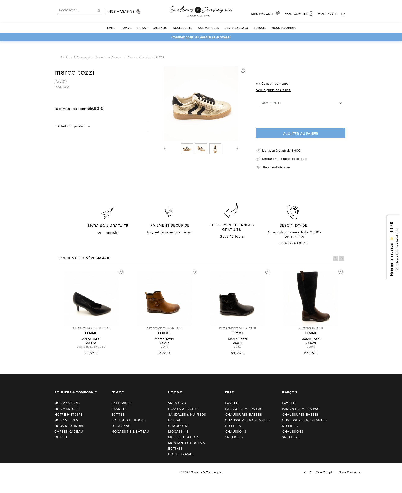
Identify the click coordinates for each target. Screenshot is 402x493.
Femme (110, 28)
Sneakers (160, 28)
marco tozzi (91, 338)
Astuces (260, 28)
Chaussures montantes (247, 420)
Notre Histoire (68, 414)
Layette (232, 403)
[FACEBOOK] (8, 472)
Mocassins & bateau (130, 431)
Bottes (118, 414)
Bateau (175, 420)
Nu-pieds (233, 425)
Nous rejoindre (284, 28)
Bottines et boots (128, 420)
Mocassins (178, 431)
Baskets (119, 408)
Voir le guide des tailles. (273, 90)
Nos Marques (208, 28)
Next (341, 258)
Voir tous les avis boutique (396, 248)
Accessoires (183, 28)
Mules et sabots (183, 437)
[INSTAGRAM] (17, 472)
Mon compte (325, 472)
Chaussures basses (243, 414)
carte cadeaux (236, 28)
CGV (307, 472)
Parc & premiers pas (243, 408)
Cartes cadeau (68, 431)
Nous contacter (349, 472)
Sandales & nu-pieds (187, 414)
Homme (126, 28)
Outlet (61, 437)
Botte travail (181, 454)
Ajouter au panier (300, 133)
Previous (335, 258)
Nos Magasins (67, 403)
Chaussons (178, 425)
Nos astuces (66, 420)
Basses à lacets (183, 408)
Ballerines (121, 403)
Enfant (142, 28)
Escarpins (120, 425)
